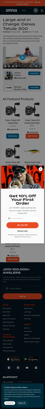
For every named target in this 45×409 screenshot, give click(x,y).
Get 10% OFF (22, 225)
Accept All (9, 403)
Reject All (22, 403)
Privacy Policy (33, 396)
